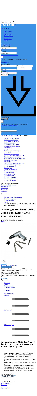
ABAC (6, 202)
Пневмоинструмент (10, 180)
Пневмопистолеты (9, 174)
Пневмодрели (8, 168)
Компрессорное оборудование (9, 135)
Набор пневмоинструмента (12, 164)
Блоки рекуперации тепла (11, 154)
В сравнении (4, 278)
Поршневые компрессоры (11, 144)
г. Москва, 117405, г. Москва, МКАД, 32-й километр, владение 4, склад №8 (16, 269)
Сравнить (3, 277)
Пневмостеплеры (9, 175)
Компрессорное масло (10, 160)
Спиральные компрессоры (12, 146)
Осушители (7, 152)
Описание (7, 283)
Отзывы (7, 284)
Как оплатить (8, 33)
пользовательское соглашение (9, 55)
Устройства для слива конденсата (14, 155)
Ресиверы (7, 149)
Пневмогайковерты (10, 166)
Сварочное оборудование (8, 185)
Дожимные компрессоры (11, 141)
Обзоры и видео (9, 287)
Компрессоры (8, 147)
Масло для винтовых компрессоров (14, 158)
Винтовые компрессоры (11, 140)
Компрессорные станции (11, 138)
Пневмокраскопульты (10, 171)
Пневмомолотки (9, 172)
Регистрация (8, 39)
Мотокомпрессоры (9, 143)
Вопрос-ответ (8, 286)
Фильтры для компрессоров (12, 150)
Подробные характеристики (9, 265)
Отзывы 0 (3, 221)
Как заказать (7, 31)
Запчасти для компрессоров (12, 157)
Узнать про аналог (6, 267)
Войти (6, 40)
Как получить (8, 34)
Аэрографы (7, 161)
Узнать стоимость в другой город (10, 273)
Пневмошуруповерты (10, 178)
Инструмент (4, 189)
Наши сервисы (8, 36)
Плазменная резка (6, 186)
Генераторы (4, 188)
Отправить (4, 119)
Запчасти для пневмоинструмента (14, 163)
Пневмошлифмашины (10, 177)
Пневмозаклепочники (10, 169)
